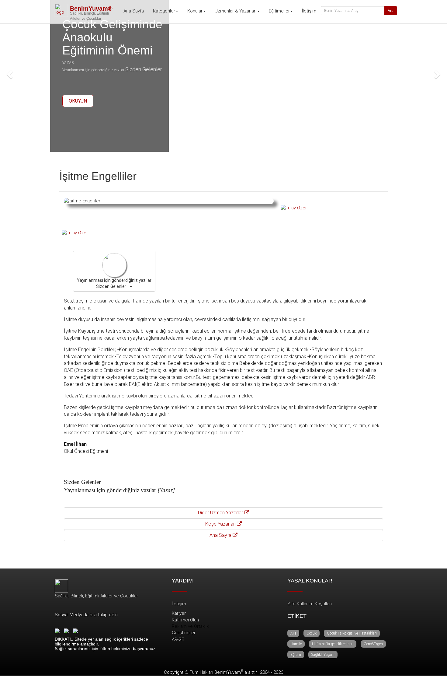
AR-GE (178, 639)
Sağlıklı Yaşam (322, 654)
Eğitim (295, 654)
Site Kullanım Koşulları (309, 604)
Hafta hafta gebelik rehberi (332, 644)
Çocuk (312, 633)
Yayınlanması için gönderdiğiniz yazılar (93, 70)
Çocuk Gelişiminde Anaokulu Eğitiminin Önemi (112, 37)
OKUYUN (78, 101)
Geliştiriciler (184, 632)
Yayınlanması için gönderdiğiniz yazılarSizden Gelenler (114, 283)
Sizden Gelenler (143, 69)
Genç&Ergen (373, 644)
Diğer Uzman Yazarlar (221, 513)
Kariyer (179, 613)
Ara (390, 11)
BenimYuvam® (91, 8)
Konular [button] (195, 11)
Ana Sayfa (133, 11)
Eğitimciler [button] (279, 11)
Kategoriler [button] (164, 11)
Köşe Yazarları (221, 524)
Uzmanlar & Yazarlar (236, 11)
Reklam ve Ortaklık (190, 626)
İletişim (309, 11)
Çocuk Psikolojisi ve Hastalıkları (352, 633)
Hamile (296, 644)
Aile (293, 633)
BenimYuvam (229, 672)
